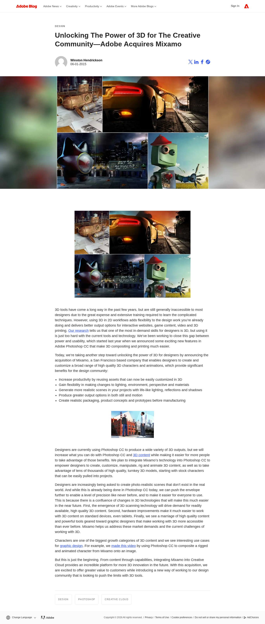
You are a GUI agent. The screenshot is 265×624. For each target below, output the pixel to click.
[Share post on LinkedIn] (196, 62)
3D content (141, 455)
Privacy (149, 617)
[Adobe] (246, 6)
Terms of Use (162, 617)
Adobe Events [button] (115, 6)
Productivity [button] (92, 6)
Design (60, 26)
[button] (20, 617)
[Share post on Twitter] (190, 62)
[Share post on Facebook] (202, 62)
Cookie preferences (181, 617)
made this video (123, 546)
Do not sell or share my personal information (218, 617)
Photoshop (86, 599)
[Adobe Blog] (28, 6)
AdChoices (253, 617)
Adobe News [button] (51, 6)
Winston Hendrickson (86, 60)
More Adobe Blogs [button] (142, 6)
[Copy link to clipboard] (208, 62)
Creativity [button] (72, 6)
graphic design (71, 546)
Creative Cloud (116, 599)
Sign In (235, 5)
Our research (78, 331)
